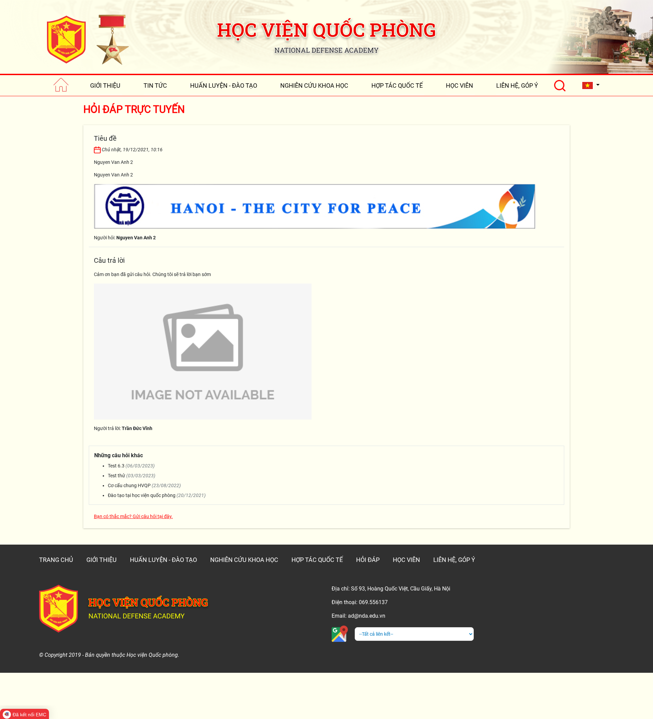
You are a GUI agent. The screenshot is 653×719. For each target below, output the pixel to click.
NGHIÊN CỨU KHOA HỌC (314, 85)
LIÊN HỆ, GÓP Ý (517, 85)
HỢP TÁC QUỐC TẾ (397, 85)
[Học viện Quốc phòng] (88, 39)
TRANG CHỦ (56, 559)
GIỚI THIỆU (105, 85)
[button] (591, 85)
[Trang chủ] (61, 85)
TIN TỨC (155, 85)
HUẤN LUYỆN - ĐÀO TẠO (223, 85)
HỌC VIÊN (459, 85)
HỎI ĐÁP (368, 559)
